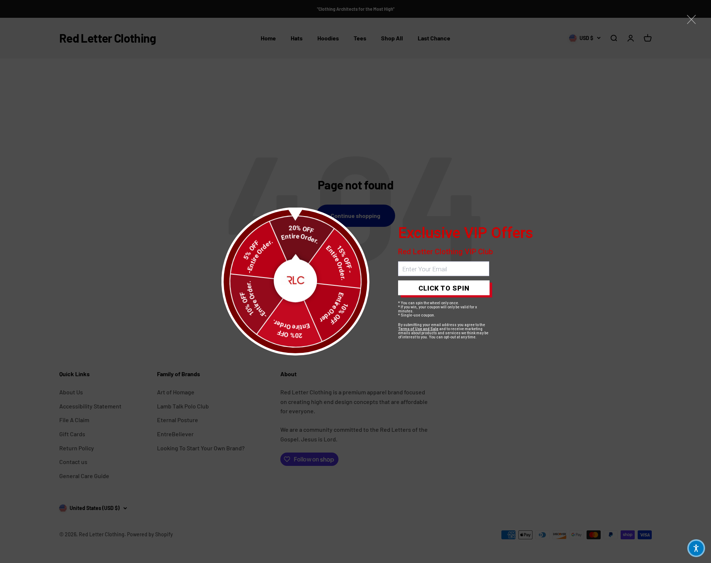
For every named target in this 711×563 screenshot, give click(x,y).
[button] (696, 548)
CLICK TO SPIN (444, 288)
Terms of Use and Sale (418, 329)
